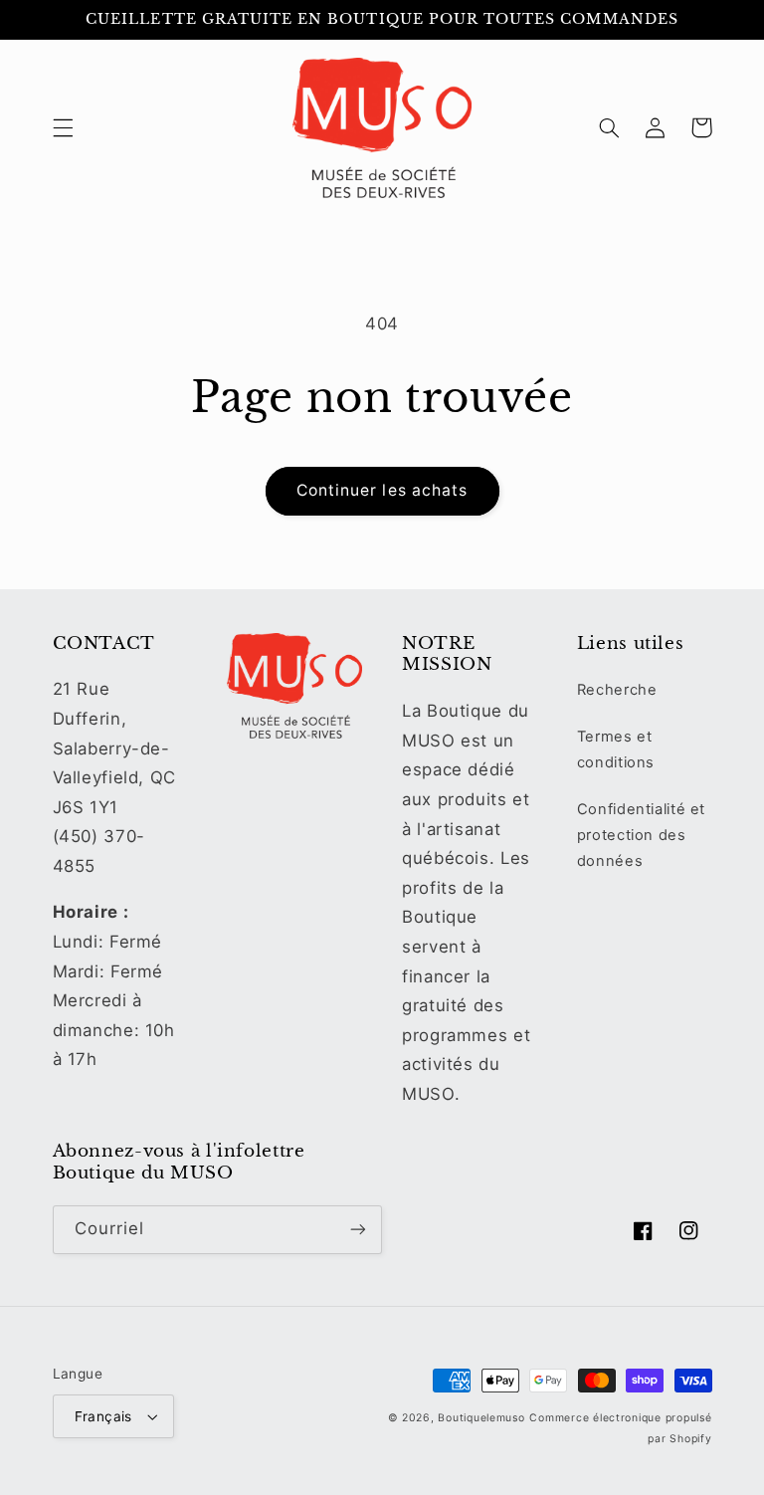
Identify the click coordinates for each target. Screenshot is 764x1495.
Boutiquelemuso (481, 1417)
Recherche (617, 690)
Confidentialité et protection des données (641, 835)
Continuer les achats (382, 490)
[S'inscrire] (358, 1229)
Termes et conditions (616, 749)
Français (103, 1416)
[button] (63, 127)
